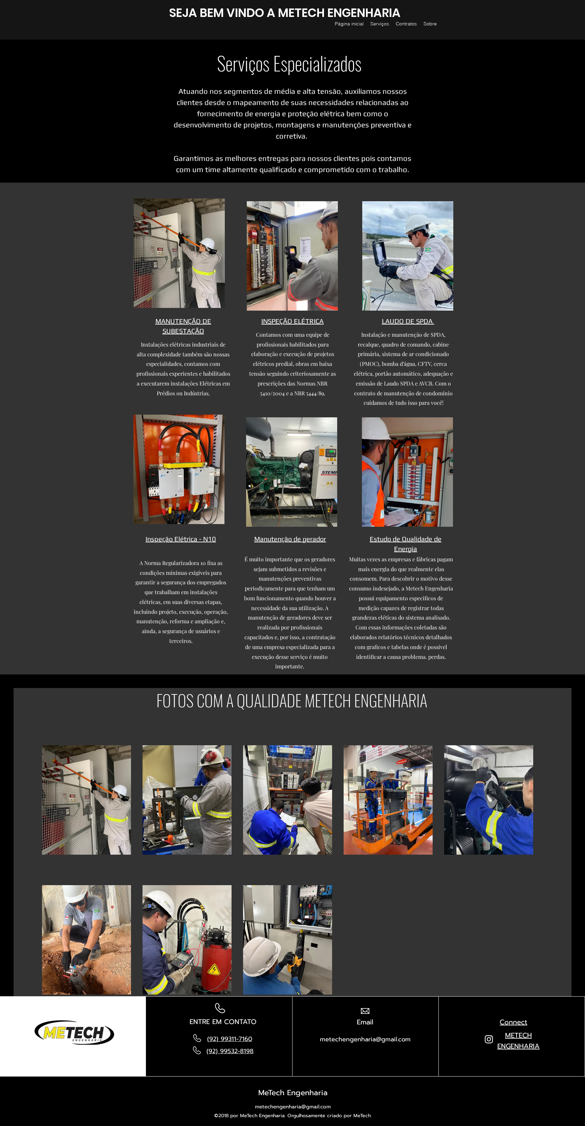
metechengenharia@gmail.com (365, 1039)
